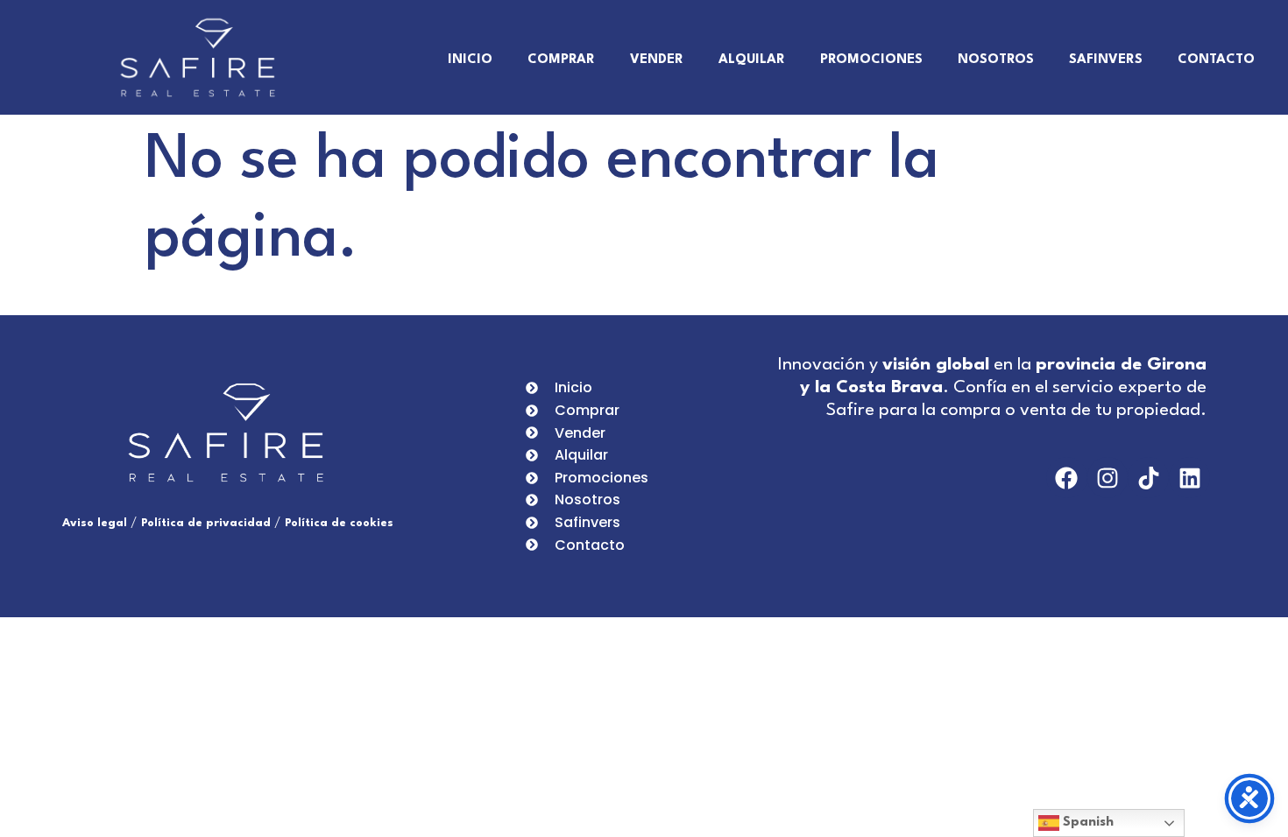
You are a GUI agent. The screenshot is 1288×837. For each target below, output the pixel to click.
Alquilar (751, 60)
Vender (656, 60)
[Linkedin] (1189, 477)
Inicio (470, 60)
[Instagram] (1108, 477)
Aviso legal (94, 523)
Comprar (561, 60)
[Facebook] (1066, 477)
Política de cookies (339, 523)
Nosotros (996, 60)
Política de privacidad (206, 523)
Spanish (1086, 822)
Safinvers (1106, 60)
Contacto (1216, 60)
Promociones (871, 60)
